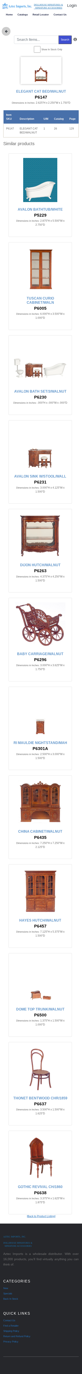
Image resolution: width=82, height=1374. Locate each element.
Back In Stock (10, 1298)
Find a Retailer (11, 1325)
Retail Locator (41, 14)
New (5, 1288)
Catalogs (22, 14)
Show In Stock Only (51, 49)
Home (9, 14)
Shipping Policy (11, 1331)
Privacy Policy (10, 1341)
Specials (7, 1293)
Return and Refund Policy (16, 1336)
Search (65, 39)
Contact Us (60, 14)
